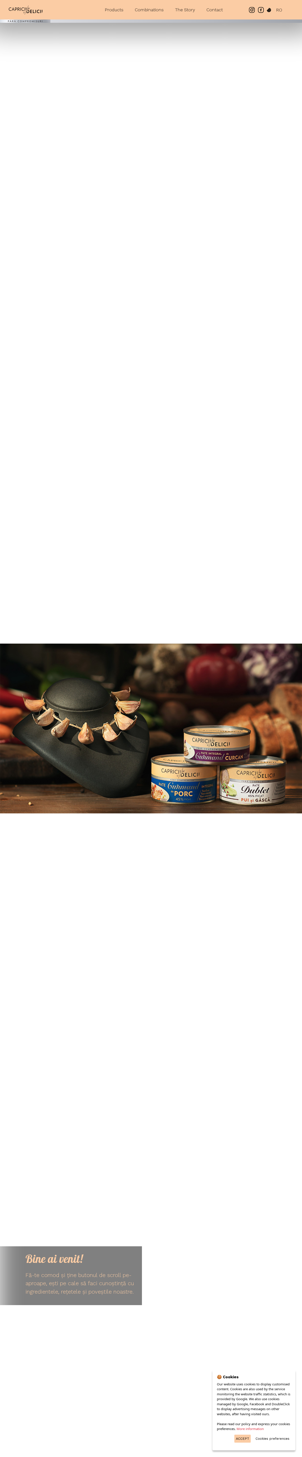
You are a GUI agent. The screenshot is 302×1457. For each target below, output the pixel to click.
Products (114, 9)
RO (279, 10)
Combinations (149, 9)
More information (250, 1428)
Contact (214, 9)
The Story (185, 9)
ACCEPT (242, 1439)
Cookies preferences (272, 1439)
